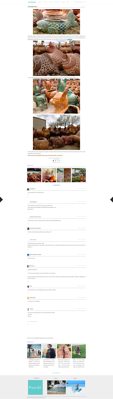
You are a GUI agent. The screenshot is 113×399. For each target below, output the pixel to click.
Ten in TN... (64, 175)
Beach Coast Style (35, 216)
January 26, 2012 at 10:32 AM (81, 188)
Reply (28, 197)
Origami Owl (57, 2)
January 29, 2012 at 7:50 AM (81, 265)
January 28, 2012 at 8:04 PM (81, 254)
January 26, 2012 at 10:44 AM (81, 216)
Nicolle (32, 266)
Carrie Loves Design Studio (40, 397)
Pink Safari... (49, 351)
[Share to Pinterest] (60, 161)
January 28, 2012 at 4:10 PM (81, 239)
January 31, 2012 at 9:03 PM (81, 308)
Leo (31, 286)
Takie (31, 309)
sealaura (30, 397)
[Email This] (53, 161)
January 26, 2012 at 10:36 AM (81, 201)
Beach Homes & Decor (78, 175)
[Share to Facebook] (58, 161)
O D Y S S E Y (33, 239)
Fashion (63, 2)
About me (40, 2)
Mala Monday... (64, 351)
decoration (56, 162)
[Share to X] (56, 161)
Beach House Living (35, 254)
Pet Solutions (34, 321)
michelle (32, 188)
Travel (45, 2)
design (59, 162)
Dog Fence (30, 321)
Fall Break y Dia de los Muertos (34, 175)
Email (68, 2)
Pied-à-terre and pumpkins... (49, 175)
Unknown (32, 297)
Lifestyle (51, 2)
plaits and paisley (35, 228)
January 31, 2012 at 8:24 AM (81, 297)
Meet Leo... (79, 351)
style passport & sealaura (34, 351)
